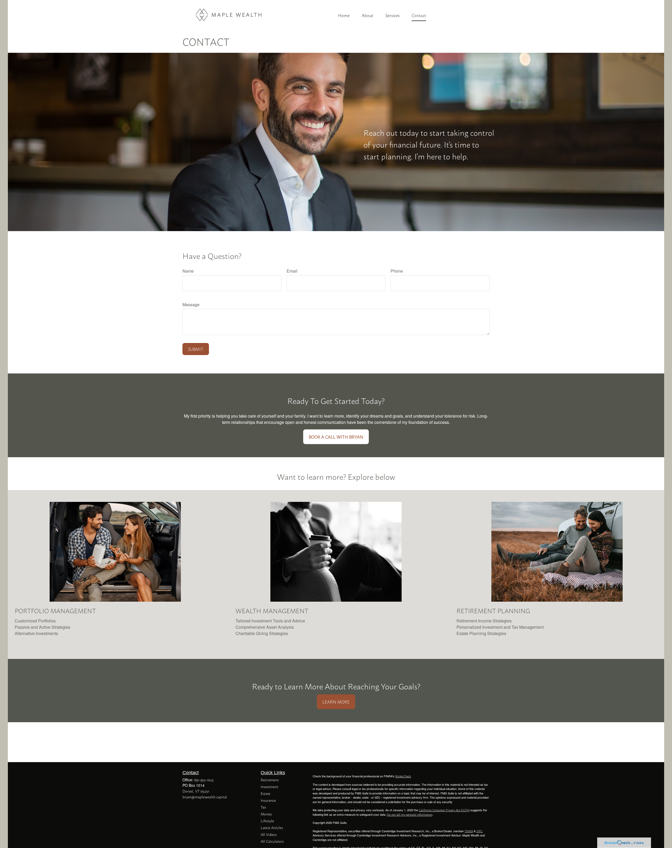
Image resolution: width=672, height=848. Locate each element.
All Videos (269, 834)
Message (191, 304)
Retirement (270, 779)
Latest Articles (272, 827)
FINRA (469, 831)
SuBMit (195, 349)
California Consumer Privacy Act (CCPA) (444, 810)
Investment (269, 786)
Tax (263, 807)
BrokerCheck (403, 776)
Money (266, 813)
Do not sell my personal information (409, 814)
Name (188, 271)
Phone (397, 271)
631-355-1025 (204, 779)
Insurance (268, 800)
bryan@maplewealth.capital (204, 796)
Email (292, 271)
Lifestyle (267, 820)
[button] (344, 14)
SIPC (479, 831)
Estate (265, 793)
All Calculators (272, 841)
